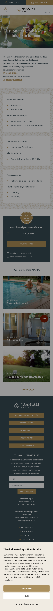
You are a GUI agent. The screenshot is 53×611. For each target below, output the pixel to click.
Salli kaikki (26, 588)
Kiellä (26, 596)
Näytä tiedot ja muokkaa (26, 604)
